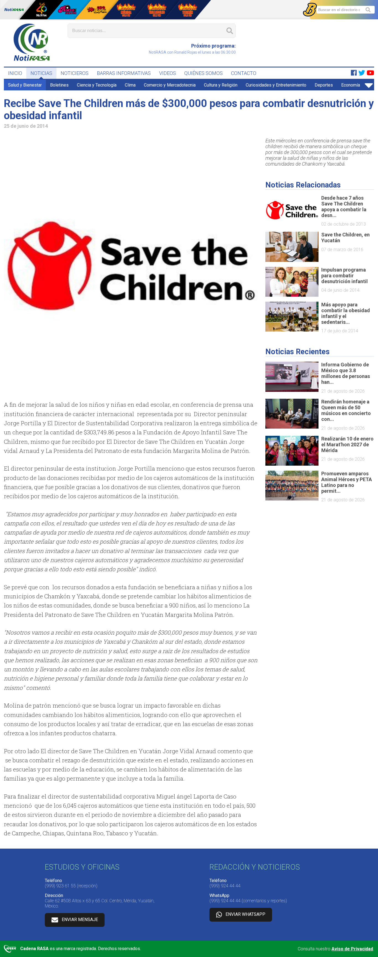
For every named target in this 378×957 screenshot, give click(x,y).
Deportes (324, 85)
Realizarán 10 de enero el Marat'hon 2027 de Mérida (347, 444)
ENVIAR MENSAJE (80, 919)
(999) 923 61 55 (60, 885)
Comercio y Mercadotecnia (170, 85)
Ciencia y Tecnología (96, 85)
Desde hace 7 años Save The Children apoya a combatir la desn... (343, 206)
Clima (130, 85)
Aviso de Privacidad (352, 948)
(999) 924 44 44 (224, 885)
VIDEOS (167, 73)
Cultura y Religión (220, 85)
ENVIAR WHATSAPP (245, 914)
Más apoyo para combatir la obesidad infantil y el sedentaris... (345, 313)
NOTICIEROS (75, 73)
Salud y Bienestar (25, 85)
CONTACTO (243, 73)
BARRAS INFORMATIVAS (124, 73)
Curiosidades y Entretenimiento (276, 85)
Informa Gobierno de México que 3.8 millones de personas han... (345, 373)
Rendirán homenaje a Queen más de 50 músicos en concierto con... (346, 410)
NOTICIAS (41, 73)
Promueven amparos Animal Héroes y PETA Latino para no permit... (346, 482)
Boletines (59, 85)
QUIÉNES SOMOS (203, 73)
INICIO (15, 73)
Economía (350, 85)
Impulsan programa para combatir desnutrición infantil (344, 275)
